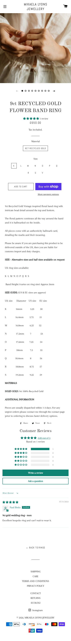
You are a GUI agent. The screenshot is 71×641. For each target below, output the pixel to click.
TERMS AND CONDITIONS (35, 581)
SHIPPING (36, 571)
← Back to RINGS (35, 547)
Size (36, 158)
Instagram (37, 610)
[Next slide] (54, 90)
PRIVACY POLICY (35, 585)
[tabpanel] (35, 47)
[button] (31, 118)
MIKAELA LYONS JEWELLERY (35, 6)
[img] (10, 502)
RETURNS (35, 598)
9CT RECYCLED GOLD (35, 148)
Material (35, 141)
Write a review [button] (35, 472)
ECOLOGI (35, 602)
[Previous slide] (17, 90)
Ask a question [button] (35, 481)
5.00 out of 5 (44, 437)
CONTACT (35, 593)
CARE (35, 576)
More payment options (48, 194)
